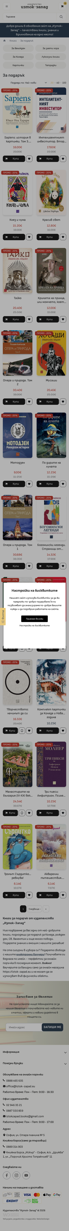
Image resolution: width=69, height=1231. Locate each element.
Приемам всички (34, 618)
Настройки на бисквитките (34, 625)
